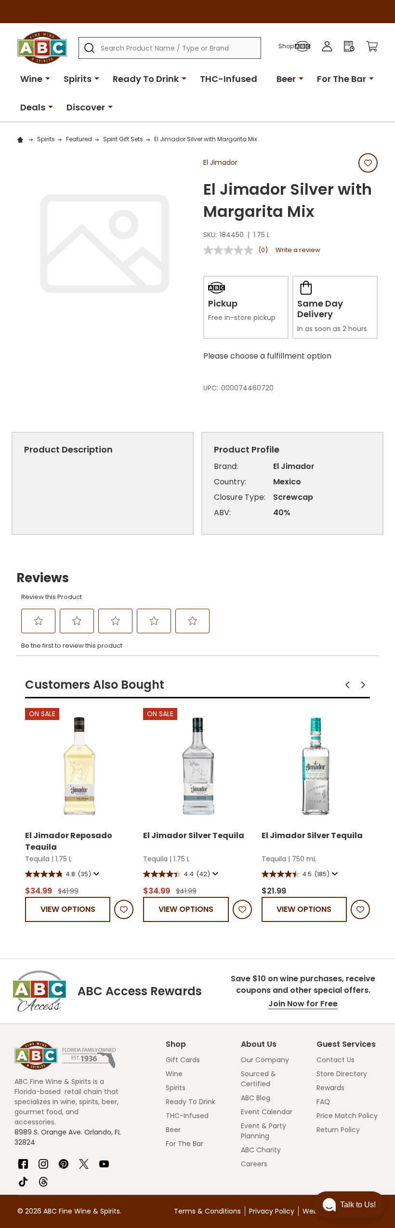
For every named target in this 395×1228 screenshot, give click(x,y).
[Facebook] (23, 1160)
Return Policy (338, 1130)
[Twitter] (83, 1160)
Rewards (330, 1088)
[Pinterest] (63, 1160)
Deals (32, 107)
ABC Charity (261, 1150)
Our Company (265, 1060)
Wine (31, 79)
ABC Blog (255, 1098)
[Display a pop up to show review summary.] (95, 874)
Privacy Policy (271, 1211)
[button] (347, 685)
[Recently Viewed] (349, 46)
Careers (254, 1164)
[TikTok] (23, 1178)
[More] (47, 78)
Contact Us (335, 1060)
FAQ (323, 1102)
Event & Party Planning (263, 1131)
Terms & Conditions (207, 1211)
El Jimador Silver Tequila (193, 835)
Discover (85, 107)
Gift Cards (183, 1060)
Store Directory (341, 1074)
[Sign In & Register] (327, 46)
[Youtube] (104, 1160)
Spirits (78, 79)
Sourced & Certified (258, 1079)
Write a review (298, 249)
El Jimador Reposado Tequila (68, 840)
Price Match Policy (347, 1116)
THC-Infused (228, 79)
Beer (286, 79)
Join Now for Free (303, 1003)
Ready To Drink (146, 79)
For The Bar (341, 79)
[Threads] (43, 1178)
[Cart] (372, 46)
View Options (67, 909)
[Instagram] (43, 1160)
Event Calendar (266, 1112)
